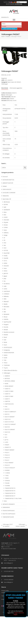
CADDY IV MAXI (9, 396)
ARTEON (7, 378)
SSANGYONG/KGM (9, 352)
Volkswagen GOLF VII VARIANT (7, 525)
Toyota (6, 368)
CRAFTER (7, 401)
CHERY (6, 217)
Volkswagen (4, 84)
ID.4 (6, 434)
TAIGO (7, 478)
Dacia (5, 230)
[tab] (4, 88)
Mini (5, 311)
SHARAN (7, 470)
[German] (13, 2)
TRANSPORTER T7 (10, 496)
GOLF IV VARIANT (10, 416)
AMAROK (7, 376)
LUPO (6, 442)
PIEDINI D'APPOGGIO (9, 510)
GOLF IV (7, 414)
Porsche (6, 327)
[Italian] (14, 2)
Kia (4, 281)
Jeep (5, 278)
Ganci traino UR (12, 82)
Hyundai (6, 258)
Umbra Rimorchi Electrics (10, 370)
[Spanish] (16, 2)
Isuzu (5, 268)
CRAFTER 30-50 (9, 404)
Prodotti (8, 36)
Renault (6, 329)
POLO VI (7, 465)
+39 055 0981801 (8, 579)
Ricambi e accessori (9, 332)
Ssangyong (7, 350)
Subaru (5, 355)
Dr (4, 237)
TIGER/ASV (7, 365)
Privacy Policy (5, 590)
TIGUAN (7, 483)
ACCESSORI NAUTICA (8, 179)
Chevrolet (6, 220)
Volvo (5, 501)
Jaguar (5, 276)
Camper (5, 186)
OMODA (6, 319)
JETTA (6, 439)
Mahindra (6, 296)
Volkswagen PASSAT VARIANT (20, 525)
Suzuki (5, 357)
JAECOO (6, 273)
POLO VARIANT (9, 462)
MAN (5, 299)
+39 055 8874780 (8, 571)
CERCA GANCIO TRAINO (9, 28)
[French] (3, 606)
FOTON (6, 250)
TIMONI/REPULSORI (8, 517)
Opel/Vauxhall (7, 322)
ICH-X (5, 260)
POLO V (7, 460)
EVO (5, 243)
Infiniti (5, 263)
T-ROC (7, 475)
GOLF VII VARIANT (10, 429)
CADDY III (7, 388)
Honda (5, 255)
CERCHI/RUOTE (7, 189)
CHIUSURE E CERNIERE (9, 192)
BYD (5, 214)
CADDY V (7, 399)
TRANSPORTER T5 (10, 490)
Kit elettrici (7, 283)
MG (5, 309)
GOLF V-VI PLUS (9, 422)
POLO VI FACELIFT (10, 467)
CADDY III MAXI (9, 391)
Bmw (5, 212)
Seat (5, 339)
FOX (6, 406)
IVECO (5, 271)
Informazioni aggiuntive (16, 88)
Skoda (5, 342)
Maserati (6, 301)
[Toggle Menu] (14, 20)
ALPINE (6, 204)
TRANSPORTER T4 (10, 488)
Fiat (5, 245)
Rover (5, 337)
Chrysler (6, 222)
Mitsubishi (6, 314)
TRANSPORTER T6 (10, 493)
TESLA (5, 362)
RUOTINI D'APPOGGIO (9, 514)
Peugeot (6, 324)
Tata (5, 360)
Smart (5, 345)
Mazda (5, 304)
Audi (5, 207)
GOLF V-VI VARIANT (10, 424)
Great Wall (6, 253)
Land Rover (7, 291)
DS (4, 240)
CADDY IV (7, 394)
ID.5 (6, 437)
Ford (5, 248)
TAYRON (7, 480)
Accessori (5, 176)
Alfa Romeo (7, 202)
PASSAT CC (8, 447)
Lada (5, 286)
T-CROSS (7, 473)
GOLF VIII (7, 432)
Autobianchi (7, 209)
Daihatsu (6, 232)
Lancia (5, 288)
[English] (2, 606)
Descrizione (4, 88)
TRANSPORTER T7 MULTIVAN (13, 498)
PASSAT (19, 82)
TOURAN (7, 485)
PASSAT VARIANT (9, 450)
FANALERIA (6, 196)
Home (3, 36)
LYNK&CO (6, 294)
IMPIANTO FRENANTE (9, 504)
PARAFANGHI (6, 507)
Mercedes (6, 306)
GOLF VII (7, 427)
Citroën (6, 225)
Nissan (5, 317)
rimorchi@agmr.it (8, 563)
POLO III (7, 455)
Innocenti (6, 265)
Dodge (5, 235)
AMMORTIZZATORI (8, 183)
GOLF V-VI (7, 419)
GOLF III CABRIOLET (10, 411)
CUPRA (6, 227)
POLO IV (7, 457)
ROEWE (6, 334)
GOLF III (7, 409)
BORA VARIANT (9, 386)
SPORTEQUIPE (8, 347)
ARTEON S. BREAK (10, 381)
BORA (6, 383)
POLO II (7, 452)
